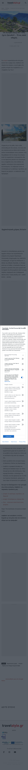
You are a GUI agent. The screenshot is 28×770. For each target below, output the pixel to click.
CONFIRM (8, 436)
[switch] (22, 359)
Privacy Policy (22, 441)
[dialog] (14, 385)
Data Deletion (5, 441)
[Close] (25, 328)
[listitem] (14, 355)
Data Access (14, 441)
